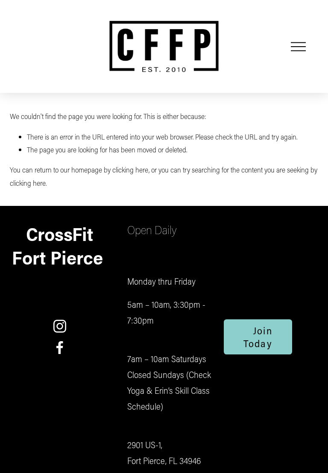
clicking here (130, 169)
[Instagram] (60, 326)
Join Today (257, 337)
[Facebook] (60, 347)
